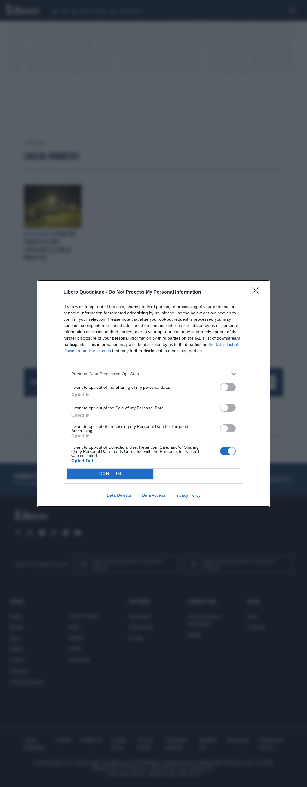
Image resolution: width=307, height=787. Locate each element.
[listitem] (153, 374)
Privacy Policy (187, 495)
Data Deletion (120, 495)
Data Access (153, 495)
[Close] (257, 292)
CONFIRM (110, 473)
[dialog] (153, 394)
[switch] (228, 387)
